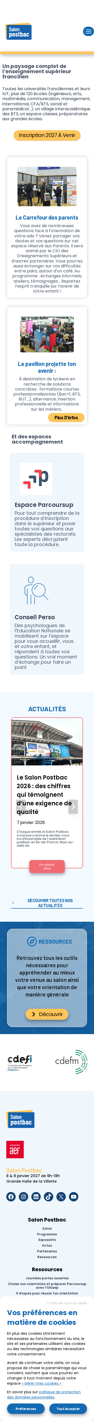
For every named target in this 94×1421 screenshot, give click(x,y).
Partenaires (47, 1251)
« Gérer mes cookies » (41, 1383)
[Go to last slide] (10, 1062)
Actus (47, 1246)
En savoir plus (52, 867)
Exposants (47, 1240)
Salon (47, 1229)
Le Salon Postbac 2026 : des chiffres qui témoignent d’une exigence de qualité (44, 794)
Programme (47, 1234)
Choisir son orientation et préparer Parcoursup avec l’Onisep (47, 1286)
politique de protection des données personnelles (44, 1394)
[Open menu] (88, 31)
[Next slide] (73, 807)
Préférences (26, 1408)
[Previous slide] (21, 807)
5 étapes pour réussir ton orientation (47, 1293)
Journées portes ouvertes (47, 1278)
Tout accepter (68, 1408)
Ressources (47, 1257)
